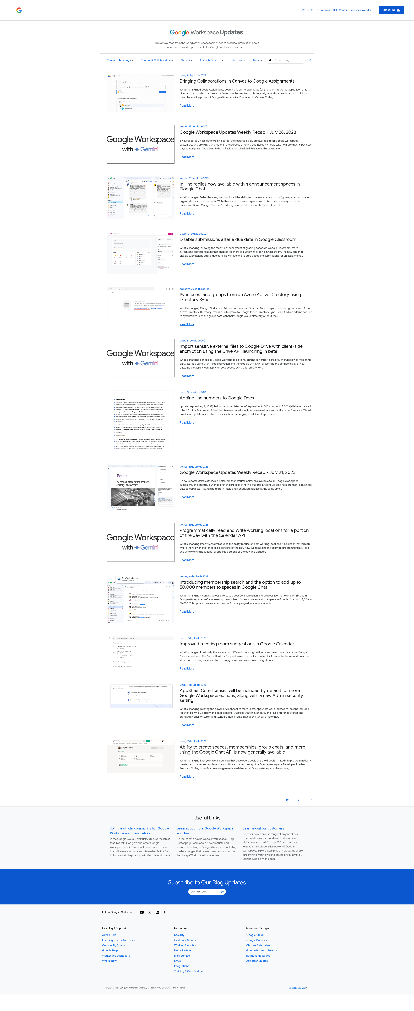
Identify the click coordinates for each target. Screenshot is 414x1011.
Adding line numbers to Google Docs (217, 398)
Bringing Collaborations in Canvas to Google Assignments (237, 81)
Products (307, 10)
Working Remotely (185, 945)
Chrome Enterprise (258, 945)
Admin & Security (211, 60)
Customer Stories (185, 940)
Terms (182, 988)
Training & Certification (188, 971)
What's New (109, 961)
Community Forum (113, 945)
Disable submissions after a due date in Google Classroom (238, 239)
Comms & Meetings (120, 60)
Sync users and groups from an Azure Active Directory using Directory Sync (240, 297)
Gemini (186, 60)
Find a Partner (182, 950)
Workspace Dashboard (116, 955)
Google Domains (256, 940)
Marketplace (182, 955)
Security (179, 935)
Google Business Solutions (262, 950)
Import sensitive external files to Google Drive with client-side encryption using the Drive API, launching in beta (241, 348)
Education (238, 60)
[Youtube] (142, 912)
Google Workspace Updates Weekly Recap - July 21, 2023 (237, 472)
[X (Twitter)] (149, 912)
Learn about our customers (263, 828)
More (257, 60)
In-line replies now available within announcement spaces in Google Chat (240, 186)
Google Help (110, 950)
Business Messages (258, 955)
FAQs (177, 961)
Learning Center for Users (118, 940)
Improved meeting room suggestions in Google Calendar (237, 644)
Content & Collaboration (157, 60)
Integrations (181, 966)
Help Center (340, 10)
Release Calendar (360, 10)
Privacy (175, 988)
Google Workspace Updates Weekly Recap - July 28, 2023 (238, 132)
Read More (187, 105)
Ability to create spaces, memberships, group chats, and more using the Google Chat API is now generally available (242, 749)
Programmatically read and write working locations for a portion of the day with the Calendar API (244, 533)
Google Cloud (255, 935)
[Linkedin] (157, 912)
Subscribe (391, 10)
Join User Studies (257, 961)
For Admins (323, 10)
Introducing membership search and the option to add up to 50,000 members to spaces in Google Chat (240, 584)
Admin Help (109, 935)
